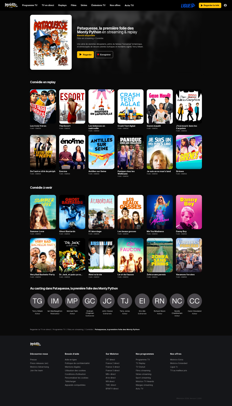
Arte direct (111, 377)
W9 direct (110, 381)
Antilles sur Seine (97, 171)
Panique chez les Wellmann (126, 172)
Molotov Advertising (39, 367)
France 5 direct (113, 370)
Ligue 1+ (174, 367)
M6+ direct (111, 374)
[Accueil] (11, 5)
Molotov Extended (178, 363)
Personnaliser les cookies (76, 377)
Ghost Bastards (67, 231)
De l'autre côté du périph (42, 171)
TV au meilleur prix (178, 370)
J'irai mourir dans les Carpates (186, 127)
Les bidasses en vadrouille (96, 127)
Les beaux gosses (127, 231)
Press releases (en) (39, 363)
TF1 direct (110, 359)
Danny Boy (181, 231)
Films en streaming (85, 38)
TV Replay (140, 363)
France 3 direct (113, 367)
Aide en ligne (71, 359)
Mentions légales (73, 367)
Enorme (63, 171)
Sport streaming (143, 377)
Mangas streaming (144, 385)
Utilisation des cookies (75, 370)
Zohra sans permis (156, 274)
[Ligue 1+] (188, 5)
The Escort (64, 126)
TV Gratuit (140, 367)
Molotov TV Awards (145, 381)
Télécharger (70, 381)
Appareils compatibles (75, 385)
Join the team (36, 370)
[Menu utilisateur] (225, 5)
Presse (33, 359)
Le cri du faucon (126, 274)
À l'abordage (95, 231)
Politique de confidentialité (77, 363)
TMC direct (111, 385)
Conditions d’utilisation (75, 374)
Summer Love (37, 231)
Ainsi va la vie (95, 274)
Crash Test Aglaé (126, 126)
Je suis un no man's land (159, 171)
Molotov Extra (176, 359)
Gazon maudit (154, 126)
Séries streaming (143, 374)
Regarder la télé (211, 5)
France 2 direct (112, 363)
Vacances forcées (185, 274)
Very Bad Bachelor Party (42, 274)
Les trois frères (38, 126)
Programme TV (143, 359)
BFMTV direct (112, 388)
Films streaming (143, 370)
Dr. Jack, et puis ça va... (70, 274)
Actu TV (139, 388)
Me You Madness (155, 231)
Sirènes (180, 171)
